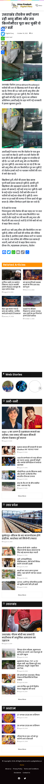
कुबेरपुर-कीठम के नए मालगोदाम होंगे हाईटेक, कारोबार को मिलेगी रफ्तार (21, 537)
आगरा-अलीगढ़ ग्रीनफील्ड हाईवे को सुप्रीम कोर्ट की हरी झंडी (29, 583)
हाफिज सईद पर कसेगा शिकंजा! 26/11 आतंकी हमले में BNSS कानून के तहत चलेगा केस (11, 285)
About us (8, 768)
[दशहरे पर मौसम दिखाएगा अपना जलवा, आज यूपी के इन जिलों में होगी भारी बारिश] (32, 301)
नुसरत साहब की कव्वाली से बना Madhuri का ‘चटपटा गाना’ (29, 448)
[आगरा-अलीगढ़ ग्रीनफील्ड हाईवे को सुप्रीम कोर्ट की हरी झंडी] (8, 585)
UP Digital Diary (9, 33)
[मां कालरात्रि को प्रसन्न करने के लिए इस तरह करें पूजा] (32, 274)
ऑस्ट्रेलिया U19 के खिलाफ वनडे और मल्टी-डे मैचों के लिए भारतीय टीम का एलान (29, 474)
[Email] (2, 43)
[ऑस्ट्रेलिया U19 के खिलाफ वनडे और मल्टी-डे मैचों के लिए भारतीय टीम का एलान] (8, 475)
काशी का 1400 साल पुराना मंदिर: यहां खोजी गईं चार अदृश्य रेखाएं (29, 573)
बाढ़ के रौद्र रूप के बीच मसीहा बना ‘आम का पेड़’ (28, 484)
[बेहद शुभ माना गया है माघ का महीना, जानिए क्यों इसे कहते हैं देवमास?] (11, 301)
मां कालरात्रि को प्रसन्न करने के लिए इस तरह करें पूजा (32, 284)
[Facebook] (2, 29)
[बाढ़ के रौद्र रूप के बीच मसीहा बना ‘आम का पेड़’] (8, 486)
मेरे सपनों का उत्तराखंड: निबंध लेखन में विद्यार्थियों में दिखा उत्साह (28, 677)
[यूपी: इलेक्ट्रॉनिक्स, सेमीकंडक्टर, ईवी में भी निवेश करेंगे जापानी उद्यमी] (8, 562)
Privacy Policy (17, 768)
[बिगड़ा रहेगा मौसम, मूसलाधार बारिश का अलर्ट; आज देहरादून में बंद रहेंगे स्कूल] (8, 653)
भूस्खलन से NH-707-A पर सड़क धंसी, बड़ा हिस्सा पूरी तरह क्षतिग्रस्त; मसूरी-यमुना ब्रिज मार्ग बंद (29, 665)
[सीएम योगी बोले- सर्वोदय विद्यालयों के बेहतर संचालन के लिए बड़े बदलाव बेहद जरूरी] (8, 551)
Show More (22, 496)
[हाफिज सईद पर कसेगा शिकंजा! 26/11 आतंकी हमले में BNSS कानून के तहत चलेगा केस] (11, 274)
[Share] (2, 52)
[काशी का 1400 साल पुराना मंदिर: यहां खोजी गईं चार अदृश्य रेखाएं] (8, 574)
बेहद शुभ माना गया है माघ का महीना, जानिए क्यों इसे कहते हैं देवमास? (11, 311)
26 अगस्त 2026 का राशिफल (28, 725)
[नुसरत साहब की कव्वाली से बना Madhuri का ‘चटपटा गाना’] (8, 450)
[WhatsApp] (2, 38)
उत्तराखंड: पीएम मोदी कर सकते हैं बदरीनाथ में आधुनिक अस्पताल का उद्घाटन (19, 637)
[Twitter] (2, 34)
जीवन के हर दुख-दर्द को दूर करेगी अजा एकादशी (27, 737)
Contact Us (26, 772)
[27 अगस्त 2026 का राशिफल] (8, 718)
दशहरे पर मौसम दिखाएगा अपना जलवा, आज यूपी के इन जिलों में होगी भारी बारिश (32, 312)
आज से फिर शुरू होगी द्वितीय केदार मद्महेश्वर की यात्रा (28, 687)
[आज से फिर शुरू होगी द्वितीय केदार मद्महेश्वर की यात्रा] (8, 689)
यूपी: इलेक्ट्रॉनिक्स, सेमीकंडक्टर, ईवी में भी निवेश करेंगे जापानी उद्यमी (28, 561)
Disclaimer (17, 772)
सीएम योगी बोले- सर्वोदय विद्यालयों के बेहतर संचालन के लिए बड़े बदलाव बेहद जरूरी (28, 550)
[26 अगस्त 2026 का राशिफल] (8, 729)
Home (22, 765)
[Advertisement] (22, 346)
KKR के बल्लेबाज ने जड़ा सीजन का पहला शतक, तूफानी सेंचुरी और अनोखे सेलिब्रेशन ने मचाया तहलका (29, 461)
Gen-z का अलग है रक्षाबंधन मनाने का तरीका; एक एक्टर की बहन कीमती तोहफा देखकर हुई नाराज (21, 434)
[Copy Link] (2, 47)
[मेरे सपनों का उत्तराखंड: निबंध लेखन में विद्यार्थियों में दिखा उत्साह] (8, 678)
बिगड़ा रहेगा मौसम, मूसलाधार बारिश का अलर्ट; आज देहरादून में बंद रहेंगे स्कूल (29, 652)
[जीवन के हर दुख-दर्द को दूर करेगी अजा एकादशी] (8, 739)
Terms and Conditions (31, 768)
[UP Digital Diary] (22, 5)
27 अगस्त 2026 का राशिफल (28, 715)
